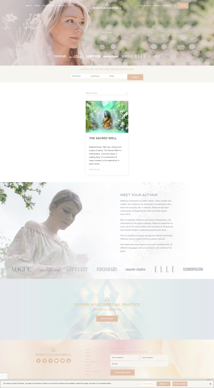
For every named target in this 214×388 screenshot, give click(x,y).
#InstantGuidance (93, 371)
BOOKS (88, 365)
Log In (183, 6)
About (29, 6)
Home (87, 349)
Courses (61, 6)
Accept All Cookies (180, 384)
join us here (107, 319)
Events (156, 6)
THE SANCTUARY (92, 362)
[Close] (210, 383)
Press (87, 356)
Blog (71, 6)
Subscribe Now (122, 372)
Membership (49, 6)
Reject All (163, 384)
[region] (107, 384)
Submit (135, 77)
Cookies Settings (147, 384)
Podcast (167, 6)
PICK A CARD (145, 6)
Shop (37, 6)
